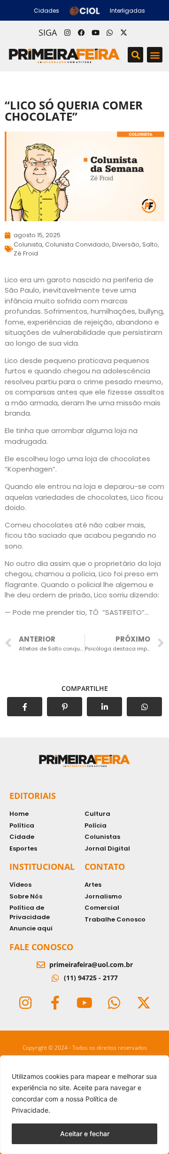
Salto (150, 244)
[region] (84, 1104)
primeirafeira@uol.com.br (91, 964)
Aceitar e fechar (84, 1134)
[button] (135, 54)
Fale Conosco (41, 947)
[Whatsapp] (109, 32)
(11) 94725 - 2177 (91, 977)
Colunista (28, 244)
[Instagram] (67, 32)
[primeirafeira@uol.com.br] (41, 964)
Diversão (125, 244)
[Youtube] (95, 32)
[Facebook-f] (55, 1002)
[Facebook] (81, 32)
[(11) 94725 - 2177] (55, 978)
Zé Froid (26, 253)
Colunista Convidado (77, 244)
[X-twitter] (123, 32)
